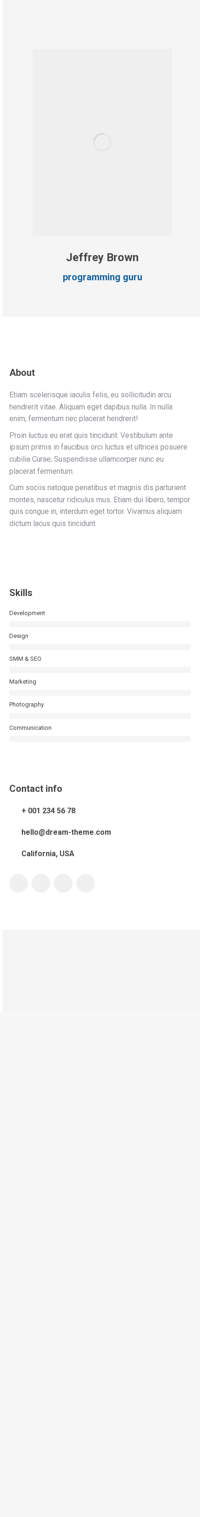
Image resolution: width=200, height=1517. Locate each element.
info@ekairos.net (51, 1118)
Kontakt (19, 1458)
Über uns (21, 1365)
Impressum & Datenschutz (100, 1506)
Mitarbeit (21, 1439)
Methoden (22, 1402)
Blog (15, 1327)
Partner (19, 1421)
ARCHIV (30, 1346)
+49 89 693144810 (55, 1127)
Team (16, 1383)
